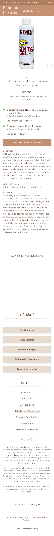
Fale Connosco (27, 329)
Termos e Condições (27, 429)
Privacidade (27, 423)
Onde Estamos (27, 339)
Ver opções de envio (18, 134)
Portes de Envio (26, 97)
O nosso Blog (27, 404)
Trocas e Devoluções (27, 368)
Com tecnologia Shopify (27, 529)
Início (26, 77)
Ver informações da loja (20, 120)
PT (46, 2)
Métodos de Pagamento (27, 411)
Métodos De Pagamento (27, 359)
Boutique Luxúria (11, 10)
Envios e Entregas (27, 349)
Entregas (27, 398)
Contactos (27, 392)
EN (50, 2)
